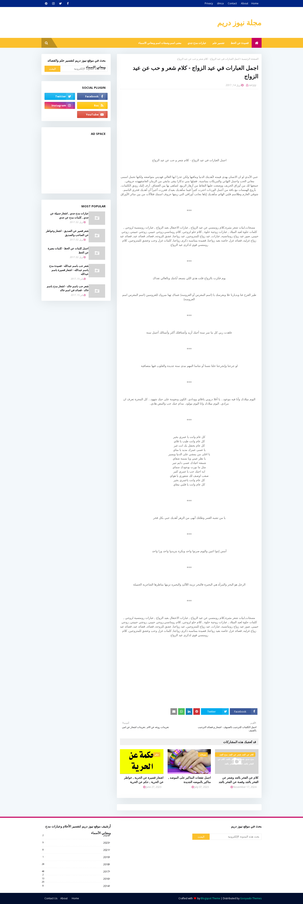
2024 (75, 835)
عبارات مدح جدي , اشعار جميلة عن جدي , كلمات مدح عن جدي (69, 215)
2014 (75, 886)
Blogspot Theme (210, 898)
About (244, 3)
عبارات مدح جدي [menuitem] (197, 43)
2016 (75, 879)
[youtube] (92, 114)
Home (254, 3)
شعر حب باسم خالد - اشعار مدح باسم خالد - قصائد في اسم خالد (68, 288)
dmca (220, 3)
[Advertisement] (186, 122)
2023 (75, 843)
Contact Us (51, 898)
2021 (75, 850)
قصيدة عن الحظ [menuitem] (240, 43)
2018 (75, 864)
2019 (75, 857)
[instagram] (53, 3)
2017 (75, 871)
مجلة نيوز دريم (239, 22)
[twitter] (60, 3)
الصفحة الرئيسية (250, 59)
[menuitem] (257, 43)
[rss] (92, 105)
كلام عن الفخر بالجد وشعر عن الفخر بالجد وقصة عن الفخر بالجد (238, 780)
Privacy (209, 3)
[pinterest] (46, 3)
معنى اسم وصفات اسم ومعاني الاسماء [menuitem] (159, 43)
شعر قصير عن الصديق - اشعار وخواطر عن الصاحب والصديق (67, 233)
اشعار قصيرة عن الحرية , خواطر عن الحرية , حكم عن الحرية (143, 780)
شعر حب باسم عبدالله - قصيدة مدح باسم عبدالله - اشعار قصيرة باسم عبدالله (69, 270)
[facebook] (67, 3)
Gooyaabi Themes (251, 898)
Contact (232, 3)
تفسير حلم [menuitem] (218, 43)
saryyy (252, 85)
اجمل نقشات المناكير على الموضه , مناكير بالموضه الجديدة (189, 780)
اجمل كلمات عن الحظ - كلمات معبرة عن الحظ (68, 250)
